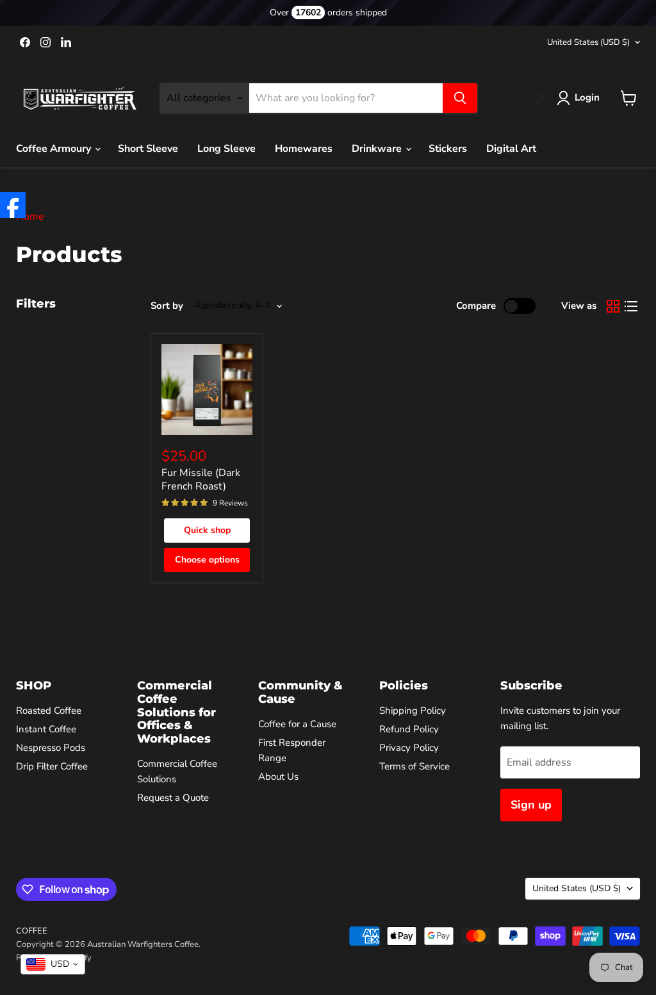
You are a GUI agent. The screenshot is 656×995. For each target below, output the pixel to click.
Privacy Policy (409, 747)
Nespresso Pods (50, 747)
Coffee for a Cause (297, 724)
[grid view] (613, 306)
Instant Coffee (46, 729)
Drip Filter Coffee (52, 766)
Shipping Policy (412, 710)
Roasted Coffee (48, 710)
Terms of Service (414, 766)
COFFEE (31, 931)
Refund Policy (409, 729)
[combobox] (52, 964)
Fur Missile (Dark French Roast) (200, 479)
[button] (581, 98)
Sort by (167, 305)
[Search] (460, 98)
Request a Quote (173, 797)
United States (588, 42)
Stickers (448, 149)
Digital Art (511, 149)
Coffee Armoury (55, 149)
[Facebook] (13, 205)
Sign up (531, 804)
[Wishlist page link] (537, 98)
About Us (278, 776)
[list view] (631, 306)
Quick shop (207, 530)
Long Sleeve (226, 149)
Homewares (303, 149)
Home (30, 216)
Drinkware (378, 149)
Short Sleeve (148, 149)
